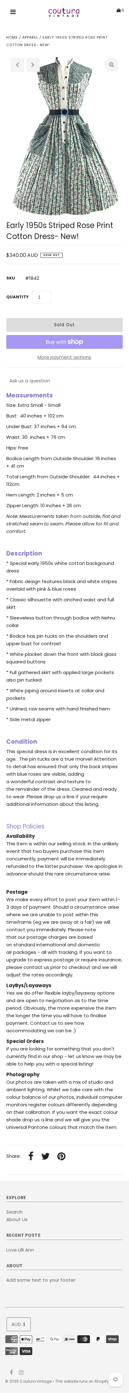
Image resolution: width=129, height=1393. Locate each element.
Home (12, 37)
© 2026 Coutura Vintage (28, 1381)
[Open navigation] (13, 13)
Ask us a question (29, 380)
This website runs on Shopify (82, 1381)
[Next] (33, 65)
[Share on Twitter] (45, 1156)
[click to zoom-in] (111, 65)
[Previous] (17, 65)
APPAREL (30, 37)
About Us (17, 1219)
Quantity (17, 297)
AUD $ (19, 1324)
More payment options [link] (64, 357)
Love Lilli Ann (20, 1250)
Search (14, 1212)
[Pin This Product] (61, 1156)
